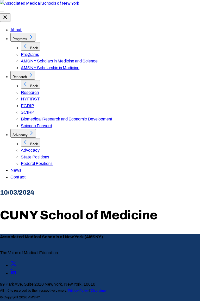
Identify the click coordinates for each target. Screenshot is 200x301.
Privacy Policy (78, 290)
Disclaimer (99, 290)
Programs (30, 54)
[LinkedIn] (13, 273)
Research (30, 92)
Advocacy (30, 150)
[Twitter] (13, 265)
